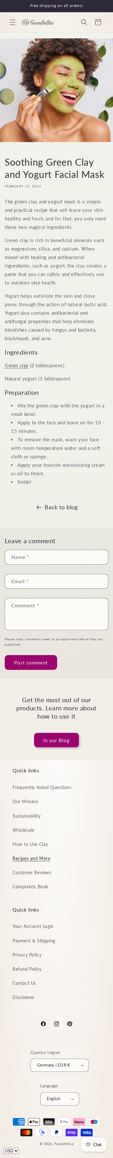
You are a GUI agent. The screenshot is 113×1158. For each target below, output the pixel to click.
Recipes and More (32, 858)
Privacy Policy (27, 954)
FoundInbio (63, 1144)
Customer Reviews (32, 872)
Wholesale (23, 830)
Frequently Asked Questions (42, 787)
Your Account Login (33, 926)
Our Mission (25, 801)
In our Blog (56, 740)
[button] (12, 22)
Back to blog (61, 507)
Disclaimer (24, 997)
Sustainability (26, 816)
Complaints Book (30, 886)
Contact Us (24, 983)
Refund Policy (27, 969)
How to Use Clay (30, 844)
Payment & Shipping (34, 940)
